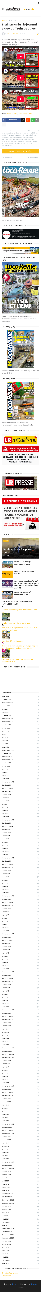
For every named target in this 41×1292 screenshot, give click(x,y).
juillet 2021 (20, 1080)
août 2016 (20, 893)
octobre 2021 (20, 1089)
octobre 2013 (20, 785)
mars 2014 (20, 801)
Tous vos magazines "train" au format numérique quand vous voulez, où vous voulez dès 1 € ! (26, 584)
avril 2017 (20, 918)
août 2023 (20, 1159)
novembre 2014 (20, 826)
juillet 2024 (20, 1187)
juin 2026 (20, 1257)
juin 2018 (20, 962)
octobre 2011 (20, 715)
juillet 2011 (20, 712)
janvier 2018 (20, 946)
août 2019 (20, 1007)
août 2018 (20, 969)
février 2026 (20, 1244)
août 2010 (20, 696)
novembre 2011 (20, 719)
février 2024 (20, 1175)
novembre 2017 (20, 940)
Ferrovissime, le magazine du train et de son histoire (19, 610)
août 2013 (20, 779)
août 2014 (20, 817)
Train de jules (13, 20)
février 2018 (20, 950)
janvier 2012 (20, 725)
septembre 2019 (20, 1010)
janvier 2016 (20, 870)
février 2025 (20, 1209)
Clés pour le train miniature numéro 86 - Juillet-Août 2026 (18, 660)
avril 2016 (20, 880)
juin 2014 (20, 810)
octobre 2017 (20, 937)
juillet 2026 (20, 1260)
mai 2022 (20, 1111)
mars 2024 (20, 1178)
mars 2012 (20, 731)
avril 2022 (20, 1108)
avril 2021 (20, 1070)
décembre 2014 (20, 829)
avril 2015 (20, 842)
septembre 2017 (20, 934)
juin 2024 (20, 1184)
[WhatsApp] (33, 120)
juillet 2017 (20, 928)
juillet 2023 (20, 1156)
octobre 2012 (20, 753)
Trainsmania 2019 (25, 114)
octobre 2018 (20, 975)
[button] (2, 9)
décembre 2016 (20, 905)
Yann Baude (6, 1275)
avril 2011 (20, 709)
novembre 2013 (20, 788)
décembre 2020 (20, 1057)
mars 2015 (20, 839)
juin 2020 (20, 1038)
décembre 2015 (20, 867)
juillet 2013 (20, 775)
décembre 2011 (20, 722)
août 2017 (20, 931)
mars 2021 (20, 1067)
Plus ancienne (33, 157)
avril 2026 (20, 1251)
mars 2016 (20, 877)
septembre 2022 (20, 1124)
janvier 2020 (20, 1023)
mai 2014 (20, 807)
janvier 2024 (20, 1171)
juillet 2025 (20, 1222)
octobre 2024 (20, 1197)
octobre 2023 (20, 1165)
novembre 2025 (20, 1235)
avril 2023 (20, 1146)
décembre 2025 (20, 1238)
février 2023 (20, 1140)
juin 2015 (20, 848)
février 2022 (20, 1102)
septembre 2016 (20, 896)
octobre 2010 (20, 699)
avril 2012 (20, 734)
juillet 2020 (20, 1042)
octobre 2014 (20, 823)
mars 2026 (20, 1247)
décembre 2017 (20, 943)
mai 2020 (20, 1035)
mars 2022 (20, 1105)
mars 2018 (20, 953)
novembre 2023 (20, 1168)
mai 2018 (20, 959)
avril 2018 (20, 956)
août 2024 (20, 1190)
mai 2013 (20, 769)
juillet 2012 (20, 744)
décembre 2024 (20, 1203)
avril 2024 (20, 1181)
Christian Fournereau (10, 1273)
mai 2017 (20, 921)
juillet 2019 (20, 1004)
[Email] (37, 120)
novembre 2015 (20, 864)
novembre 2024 (20, 1200)
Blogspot (15, 1284)
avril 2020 (20, 1032)
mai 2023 (20, 1149)
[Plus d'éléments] (4, 124)
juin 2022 (20, 1114)
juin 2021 (20, 1076)
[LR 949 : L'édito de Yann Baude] (7, 574)
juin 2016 (20, 886)
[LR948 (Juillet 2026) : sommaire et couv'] (7, 595)
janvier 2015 (20, 832)
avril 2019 (20, 994)
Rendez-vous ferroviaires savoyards (16, 623)
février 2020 (20, 1026)
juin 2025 (20, 1219)
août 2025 (20, 1225)
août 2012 (20, 747)
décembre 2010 (20, 703)
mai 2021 (20, 1073)
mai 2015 (20, 845)
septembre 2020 (20, 1048)
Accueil (4, 20)
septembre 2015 (20, 858)
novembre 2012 (20, 757)
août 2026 (20, 1263)
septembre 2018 (20, 972)
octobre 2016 (20, 899)
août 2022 (20, 1121)
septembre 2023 (20, 1162)
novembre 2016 (20, 902)
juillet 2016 (20, 890)
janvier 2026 (20, 1241)
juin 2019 (20, 1000)
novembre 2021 (20, 1092)
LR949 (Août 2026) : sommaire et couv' (22, 563)
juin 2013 (20, 772)
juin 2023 (20, 1152)
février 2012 (20, 728)
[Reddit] (28, 120)
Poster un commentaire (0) (20, 151)
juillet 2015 (20, 852)
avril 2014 (20, 804)
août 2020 (20, 1045)
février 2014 (20, 798)
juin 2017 (20, 924)
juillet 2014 (20, 814)
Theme (34, 1284)
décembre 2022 (20, 1133)
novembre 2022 (20, 1130)
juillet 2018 (20, 966)
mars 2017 (20, 915)
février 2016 (20, 874)
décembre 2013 (20, 791)
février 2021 (20, 1064)
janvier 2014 (20, 794)
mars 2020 (20, 1029)
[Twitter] (23, 120)
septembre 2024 (20, 1194)
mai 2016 (20, 883)
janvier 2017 (20, 908)
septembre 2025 (20, 1228)
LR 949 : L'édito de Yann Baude (24, 572)
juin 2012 (20, 741)
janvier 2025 (20, 1206)
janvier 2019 (20, 985)
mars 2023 (20, 1143)
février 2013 (20, 766)
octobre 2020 (20, 1051)
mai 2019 (20, 997)
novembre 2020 (20, 1054)
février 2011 (20, 706)
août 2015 (20, 855)
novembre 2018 (20, 978)
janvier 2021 (20, 1061)
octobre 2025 (20, 1232)
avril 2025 (20, 1216)
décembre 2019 (20, 1019)
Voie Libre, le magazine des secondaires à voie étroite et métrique (20, 629)
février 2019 (20, 988)
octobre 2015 (20, 861)
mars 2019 (20, 991)
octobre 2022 (20, 1127)
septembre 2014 (20, 820)
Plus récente (7, 157)
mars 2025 (20, 1213)
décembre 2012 (20, 760)
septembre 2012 (20, 750)
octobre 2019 (20, 1013)
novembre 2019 (20, 1016)
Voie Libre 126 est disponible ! (13, 641)
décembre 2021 (20, 1095)
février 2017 (20, 912)
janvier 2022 (20, 1099)
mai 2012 (20, 737)
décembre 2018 (20, 981)
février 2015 (20, 836)
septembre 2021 (20, 1086)
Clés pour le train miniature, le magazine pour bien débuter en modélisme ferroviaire (20, 647)
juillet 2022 (20, 1118)
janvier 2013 (20, 763)
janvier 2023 (20, 1137)
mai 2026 (20, 1254)
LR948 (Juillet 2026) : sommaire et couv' (23, 593)
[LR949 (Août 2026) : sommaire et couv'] (7, 564)
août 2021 (20, 1083)
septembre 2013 (20, 782)
